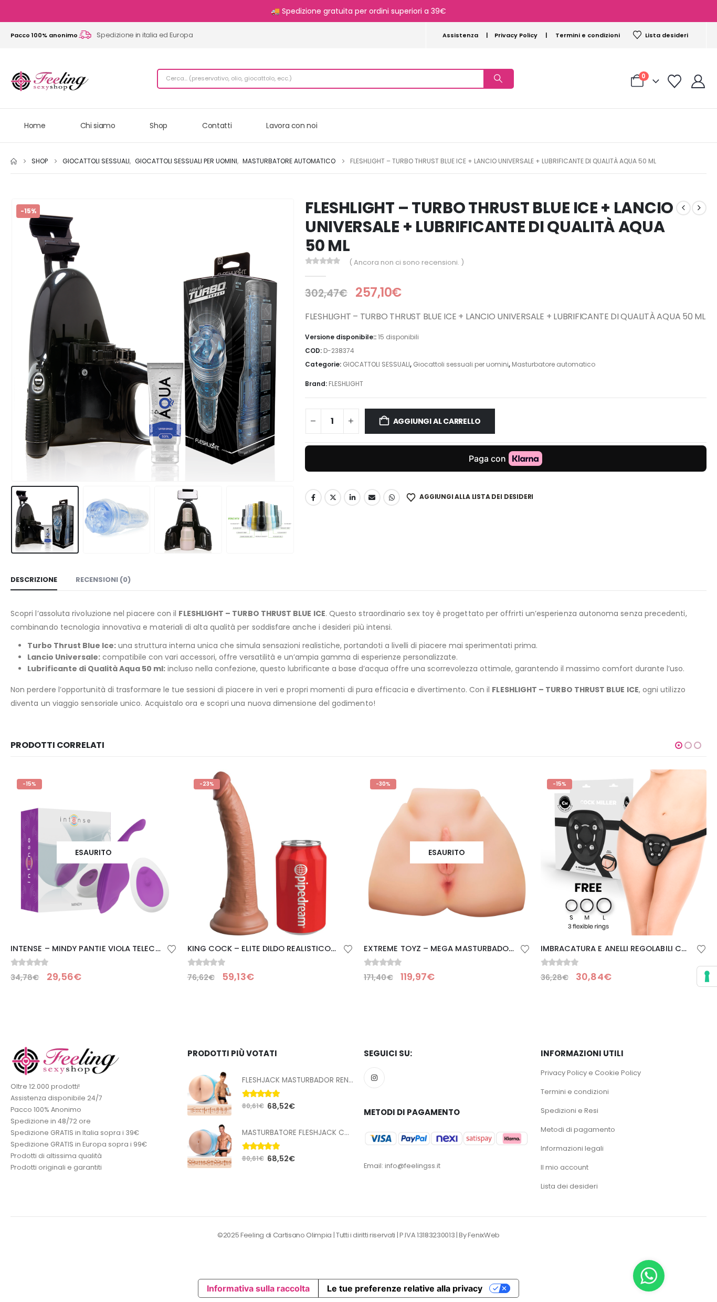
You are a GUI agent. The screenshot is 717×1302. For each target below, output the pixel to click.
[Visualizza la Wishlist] (675, 81)
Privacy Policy (515, 35)
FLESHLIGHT (346, 383)
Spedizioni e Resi (569, 1111)
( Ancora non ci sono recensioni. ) (406, 262)
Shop (158, 125)
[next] (699, 208)
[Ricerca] (498, 79)
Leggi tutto (159, 786)
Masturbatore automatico (553, 364)
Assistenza (460, 35)
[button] (13, 340)
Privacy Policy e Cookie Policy (591, 1073)
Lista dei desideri (569, 1186)
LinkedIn (352, 497)
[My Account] (698, 81)
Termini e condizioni (587, 35)
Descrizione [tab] (33, 580)
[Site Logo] (49, 81)
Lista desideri (666, 35)
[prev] (683, 208)
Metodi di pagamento (578, 1129)
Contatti (216, 125)
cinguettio (332, 497)
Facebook (313, 497)
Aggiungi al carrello (437, 421)
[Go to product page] (209, 1093)
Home (35, 125)
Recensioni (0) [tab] (103, 580)
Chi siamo (97, 125)
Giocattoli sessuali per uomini (461, 364)
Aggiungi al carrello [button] (335, 786)
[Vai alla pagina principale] (13, 161)
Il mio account (564, 1167)
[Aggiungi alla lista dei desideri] (171, 948)
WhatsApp (391, 497)
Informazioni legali (572, 1148)
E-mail (372, 497)
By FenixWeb (479, 1235)
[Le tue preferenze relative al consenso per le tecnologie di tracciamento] (707, 976)
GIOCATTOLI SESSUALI (376, 364)
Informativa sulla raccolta (258, 1288)
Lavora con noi (291, 125)
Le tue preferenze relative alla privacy (404, 1288)
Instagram (374, 1077)
